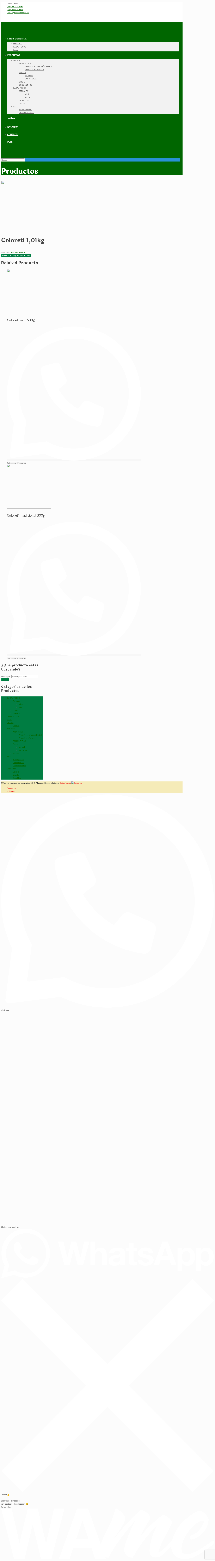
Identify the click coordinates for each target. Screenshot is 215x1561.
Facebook (11, 788)
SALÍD (9, 756)
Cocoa (15, 710)
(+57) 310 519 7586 (15, 6)
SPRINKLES (12, 769)
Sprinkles (17, 778)
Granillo (16, 775)
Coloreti (14, 252)
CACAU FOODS (13, 698)
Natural (22, 747)
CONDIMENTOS (19, 741)
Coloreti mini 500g (21, 320)
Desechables (18, 763)
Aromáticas (18, 732)
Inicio (9, 719)
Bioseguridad (18, 759)
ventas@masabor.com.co (18, 13)
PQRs (9, 155)
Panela (15, 744)
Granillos (16, 713)
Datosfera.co (65, 783)
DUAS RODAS (13, 716)
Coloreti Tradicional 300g (26, 515)
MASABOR (11, 729)
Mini (20, 707)
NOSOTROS (12, 149)
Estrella (16, 772)
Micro (21, 704)
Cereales (16, 701)
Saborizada (24, 750)
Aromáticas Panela (27, 738)
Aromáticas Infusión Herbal (30, 735)
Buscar (5, 680)
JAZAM (22, 252)
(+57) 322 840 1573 (15, 10)
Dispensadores (19, 766)
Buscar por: (6, 676)
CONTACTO (12, 152)
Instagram (11, 791)
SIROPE (16, 753)
